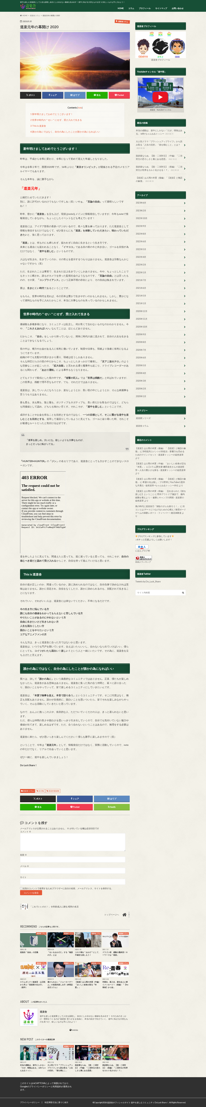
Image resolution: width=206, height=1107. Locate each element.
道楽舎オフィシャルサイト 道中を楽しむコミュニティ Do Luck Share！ (138, 1102)
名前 (23, 855)
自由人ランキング (143, 562)
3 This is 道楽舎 (38, 125)
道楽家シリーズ (143, 418)
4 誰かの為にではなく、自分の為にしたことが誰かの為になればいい (65, 131)
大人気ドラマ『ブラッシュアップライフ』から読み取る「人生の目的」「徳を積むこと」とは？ (159, 144)
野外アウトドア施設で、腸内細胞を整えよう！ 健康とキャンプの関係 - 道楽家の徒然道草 (160, 497)
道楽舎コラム (28, 791)
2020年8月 (141, 342)
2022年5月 (141, 249)
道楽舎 (43, 1011)
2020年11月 (141, 319)
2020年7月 (141, 350)
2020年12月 (141, 311)
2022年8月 (141, 233)
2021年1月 (141, 303)
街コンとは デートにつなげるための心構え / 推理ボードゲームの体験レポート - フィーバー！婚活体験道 (160, 509)
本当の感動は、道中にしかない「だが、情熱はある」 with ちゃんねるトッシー (159, 132)
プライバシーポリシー (40, 1086)
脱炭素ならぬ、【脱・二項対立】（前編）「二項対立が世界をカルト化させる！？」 (159, 168)
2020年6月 (141, 357)
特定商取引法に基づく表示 (56, 1102)
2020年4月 (141, 373)
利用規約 (57, 1086)
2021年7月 (141, 280)
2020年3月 (141, 380)
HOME (121, 8)
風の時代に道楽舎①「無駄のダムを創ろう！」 (157, 506)
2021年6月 (141, 288)
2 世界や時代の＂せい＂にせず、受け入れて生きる (56, 120)
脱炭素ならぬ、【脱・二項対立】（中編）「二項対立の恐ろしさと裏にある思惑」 (159, 157)
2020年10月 (141, 326)
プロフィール (145, 8)
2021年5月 (141, 295)
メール (24, 866)
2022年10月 (141, 218)
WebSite (75, 1030)
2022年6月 (141, 241)
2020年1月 (141, 396)
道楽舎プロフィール (160, 59)
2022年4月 (141, 257)
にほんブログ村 (142, 550)
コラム (131, 8)
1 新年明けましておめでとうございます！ (51, 114)
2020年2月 (141, 388)
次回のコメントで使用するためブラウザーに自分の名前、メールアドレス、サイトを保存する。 (67, 888)
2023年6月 (141, 202)
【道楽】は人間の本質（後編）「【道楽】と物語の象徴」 (159, 179)
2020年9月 (141, 334)
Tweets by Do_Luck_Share (148, 581)
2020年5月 (141, 365)
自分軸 (41, 791)
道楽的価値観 (53, 791)
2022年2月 (141, 264)
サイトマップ (161, 8)
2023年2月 (141, 210)
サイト (23, 877)
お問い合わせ (178, 8)
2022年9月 (141, 226)
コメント (25, 831)
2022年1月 (141, 272)
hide (80, 107)
